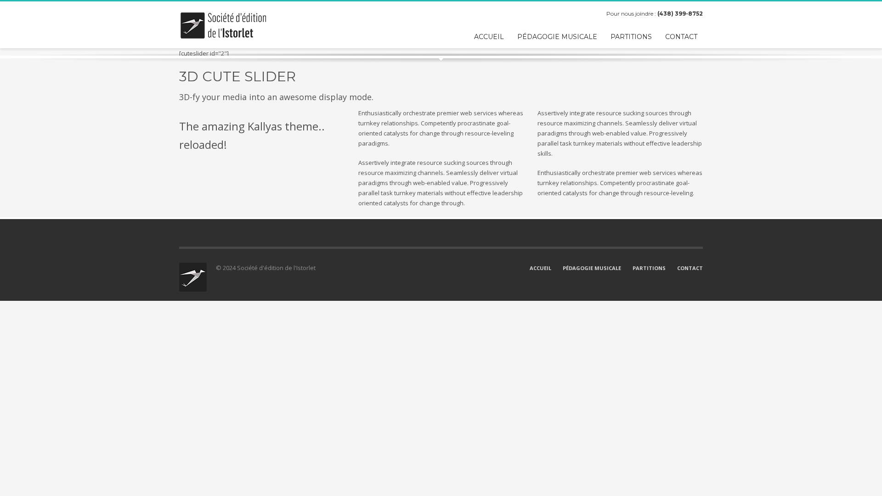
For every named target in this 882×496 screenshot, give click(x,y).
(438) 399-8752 (680, 13)
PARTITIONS (649, 268)
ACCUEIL (540, 268)
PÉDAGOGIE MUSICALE (592, 268)
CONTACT (690, 268)
